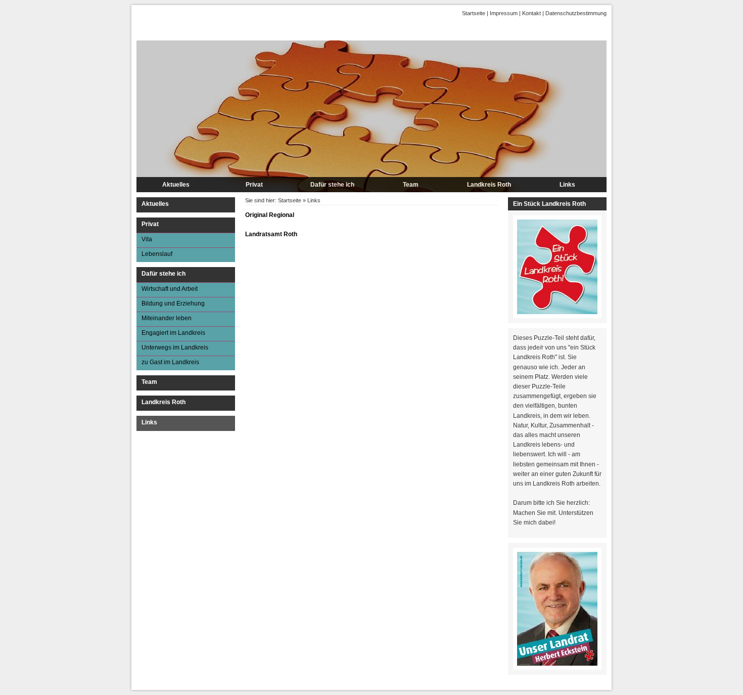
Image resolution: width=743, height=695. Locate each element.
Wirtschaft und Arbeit (170, 288)
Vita (147, 239)
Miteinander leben (167, 318)
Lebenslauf (157, 253)
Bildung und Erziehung (173, 303)
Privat (254, 184)
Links (567, 184)
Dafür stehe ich (332, 184)
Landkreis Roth (489, 184)
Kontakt (531, 13)
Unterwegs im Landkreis (175, 347)
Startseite (473, 13)
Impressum (504, 13)
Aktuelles (176, 184)
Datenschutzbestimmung (576, 13)
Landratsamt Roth (271, 234)
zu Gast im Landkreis (170, 362)
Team (411, 184)
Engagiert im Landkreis (173, 332)
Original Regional (269, 215)
